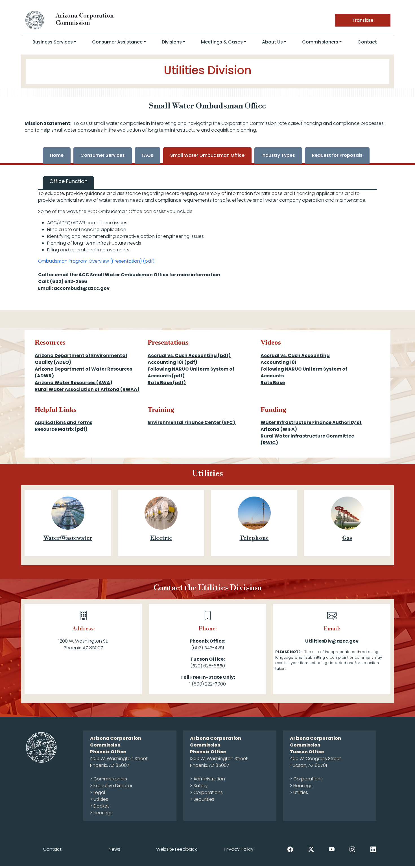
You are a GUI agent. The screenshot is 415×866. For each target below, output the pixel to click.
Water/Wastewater (67, 538)
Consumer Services (102, 155)
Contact (367, 42)
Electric (161, 538)
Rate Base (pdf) (167, 382)
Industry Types (278, 155)
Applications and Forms (63, 422)
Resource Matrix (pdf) (61, 429)
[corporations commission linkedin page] (373, 849)
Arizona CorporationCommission (85, 19)
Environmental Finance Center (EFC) (192, 422)
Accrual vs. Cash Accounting (295, 355)
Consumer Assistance (117, 42)
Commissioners (320, 42)
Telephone (254, 538)
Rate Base (273, 382)
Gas (347, 538)
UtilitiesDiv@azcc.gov (332, 641)
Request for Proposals (337, 155)
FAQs (147, 155)
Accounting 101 (278, 362)
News (114, 849)
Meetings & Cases (222, 42)
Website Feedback (176, 849)
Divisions (172, 42)
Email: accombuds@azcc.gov (74, 288)
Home (57, 155)
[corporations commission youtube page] (332, 849)
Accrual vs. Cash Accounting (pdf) (189, 355)
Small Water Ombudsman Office (207, 155)
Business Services (52, 42)
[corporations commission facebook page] (290, 849)
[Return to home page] (35, 20)
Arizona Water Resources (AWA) (73, 382)
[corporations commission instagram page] (352, 849)
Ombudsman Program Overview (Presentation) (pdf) (96, 261)
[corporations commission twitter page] (311, 849)
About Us (272, 42)
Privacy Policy (239, 849)
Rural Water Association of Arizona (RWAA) (87, 389)
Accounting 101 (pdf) (172, 362)
